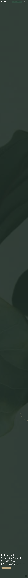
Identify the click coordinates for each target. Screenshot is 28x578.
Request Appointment (6, 567)
